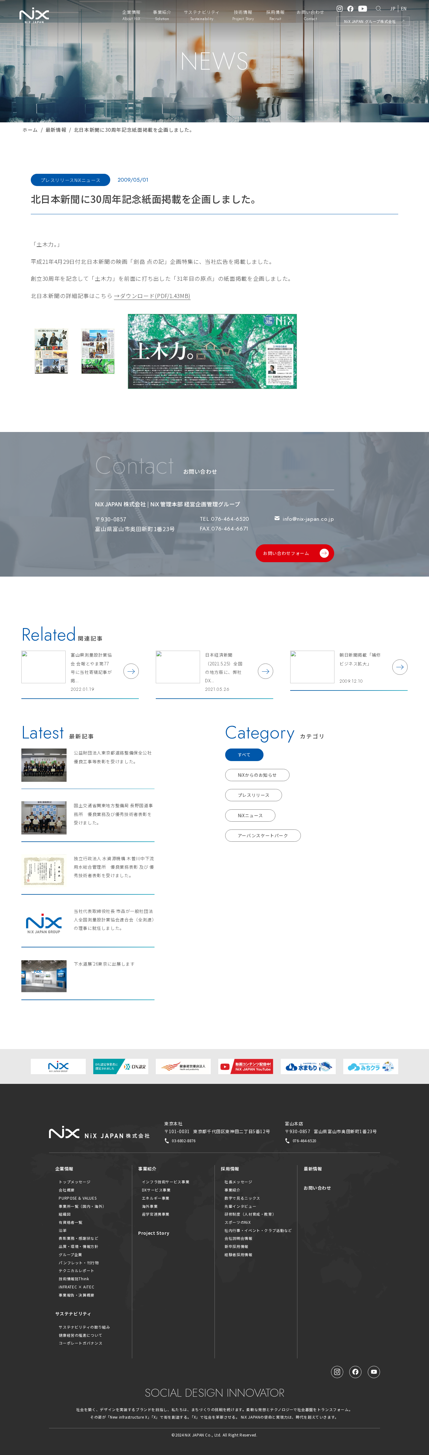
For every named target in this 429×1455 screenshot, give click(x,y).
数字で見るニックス (242, 1198)
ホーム (30, 129)
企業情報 (64, 1168)
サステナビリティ (73, 1313)
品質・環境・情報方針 (78, 1246)
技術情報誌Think (74, 1278)
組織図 (65, 1214)
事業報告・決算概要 (77, 1295)
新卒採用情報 (236, 1246)
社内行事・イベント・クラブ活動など (258, 1230)
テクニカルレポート (77, 1270)
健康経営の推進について (80, 1335)
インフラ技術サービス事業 (166, 1181)
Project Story (153, 1233)
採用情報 (230, 1168)
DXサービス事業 (156, 1189)
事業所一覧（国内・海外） (82, 1206)
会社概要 (67, 1189)
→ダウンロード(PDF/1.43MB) (152, 296)
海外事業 (150, 1206)
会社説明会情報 (238, 1238)
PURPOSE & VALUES (77, 1198)
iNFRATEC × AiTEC (76, 1286)
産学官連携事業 (156, 1214)
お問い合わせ (317, 1188)
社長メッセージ (238, 1181)
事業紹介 (147, 1168)
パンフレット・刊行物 (79, 1262)
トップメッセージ (74, 1181)
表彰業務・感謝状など (78, 1238)
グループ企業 (70, 1254)
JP (392, 8)
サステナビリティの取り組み (84, 1327)
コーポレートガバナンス (80, 1343)
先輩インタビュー (240, 1206)
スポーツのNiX (238, 1222)
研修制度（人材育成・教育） (250, 1214)
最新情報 (56, 129)
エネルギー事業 (156, 1198)
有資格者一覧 (71, 1222)
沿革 (63, 1230)
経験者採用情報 (238, 1254)
